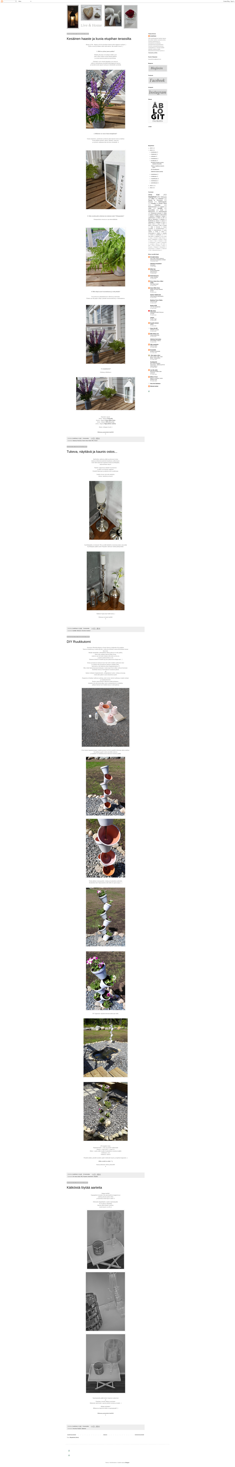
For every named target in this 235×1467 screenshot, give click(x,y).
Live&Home (153, 36)
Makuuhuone (151, 211)
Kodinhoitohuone (157, 230)
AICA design (164, 236)
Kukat (89, 440)
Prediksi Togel (153, 319)
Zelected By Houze (157, 250)
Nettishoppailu (162, 202)
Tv (164, 234)
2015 (151, 148)
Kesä (87, 440)
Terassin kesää (153, 301)
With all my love (110, 422)
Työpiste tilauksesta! (154, 335)
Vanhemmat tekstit (139, 1434)
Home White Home (110, 420)
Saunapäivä (152, 265)
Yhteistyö (157, 236)
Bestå (149, 239)
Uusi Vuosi (150, 236)
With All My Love (154, 333)
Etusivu (105, 1434)
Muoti (158, 217)
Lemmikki (152, 244)
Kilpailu (149, 230)
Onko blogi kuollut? (154, 284)
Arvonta (150, 202)
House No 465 (154, 328)
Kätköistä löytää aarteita (84, 1187)
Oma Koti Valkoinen (155, 383)
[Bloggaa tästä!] (94, 438)
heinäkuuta (154, 158)
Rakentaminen (152, 206)
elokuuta (153, 156)
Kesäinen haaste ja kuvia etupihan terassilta (99, 39)
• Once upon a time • (155, 355)
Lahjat (158, 242)
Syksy (163, 216)
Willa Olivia (153, 311)
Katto (155, 240)
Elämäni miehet (154, 386)
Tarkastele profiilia (152, 52)
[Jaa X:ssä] (95, 438)
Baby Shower (162, 237)
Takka (158, 223)
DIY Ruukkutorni (79, 642)
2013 (151, 185)
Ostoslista (157, 205)
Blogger (127, 1462)
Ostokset (88, 630)
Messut (157, 244)
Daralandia (153, 350)
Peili (149, 245)
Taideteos (158, 248)
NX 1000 (163, 244)
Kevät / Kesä (163, 203)
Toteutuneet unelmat (156, 213)
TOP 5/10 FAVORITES (155, 306)
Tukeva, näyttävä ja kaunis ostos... (92, 451)
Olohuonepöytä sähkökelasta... (157, 296)
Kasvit (83, 440)
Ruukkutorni (90, 1176)
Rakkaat (158, 216)
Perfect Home (151, 223)
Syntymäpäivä (151, 233)
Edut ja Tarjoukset (153, 219)
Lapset (162, 206)
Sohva (162, 231)
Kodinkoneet (152, 242)
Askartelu (158, 227)
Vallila (151, 227)
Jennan (152, 317)
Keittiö (161, 210)
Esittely (160, 239)
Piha (93, 440)
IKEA (163, 223)
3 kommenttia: (86, 438)
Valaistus (158, 222)
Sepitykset (152, 197)
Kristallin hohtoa (154, 257)
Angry (151, 237)
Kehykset (161, 240)
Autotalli (155, 237)
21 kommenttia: (86, 1174)
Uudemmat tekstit (71, 1434)
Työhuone (164, 248)
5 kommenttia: (86, 628)
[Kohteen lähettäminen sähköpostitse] (92, 438)
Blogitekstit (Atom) (74, 1437)
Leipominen (164, 242)
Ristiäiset (156, 247)
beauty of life (153, 305)
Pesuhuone (155, 225)
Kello (165, 240)
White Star (153, 269)
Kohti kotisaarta (154, 275)
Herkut (165, 239)
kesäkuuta (154, 160)
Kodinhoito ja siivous (153, 221)
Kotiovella (110, 418)
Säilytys (158, 233)
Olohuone (79, 630)
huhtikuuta (154, 176)
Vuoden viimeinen (154, 277)
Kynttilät (74, 630)
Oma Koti (84, 630)
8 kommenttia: (86, 1426)
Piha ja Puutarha (156, 245)
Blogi (152, 198)
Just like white (154, 370)
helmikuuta (154, 180)
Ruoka (156, 214)
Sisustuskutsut (151, 248)
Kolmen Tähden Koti (155, 294)
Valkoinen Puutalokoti (155, 263)
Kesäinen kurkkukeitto (155, 351)
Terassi (95, 440)
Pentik (156, 231)
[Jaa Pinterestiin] (99, 438)
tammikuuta (154, 183)
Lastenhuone (151, 217)
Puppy (163, 245)
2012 (151, 187)
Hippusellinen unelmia (110, 423)
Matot (149, 225)
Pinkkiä (151, 324)
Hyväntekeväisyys (160, 228)
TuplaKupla (158, 234)
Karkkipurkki (153, 362)
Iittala (165, 213)
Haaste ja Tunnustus (77, 440)
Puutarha (85, 1176)
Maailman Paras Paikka (156, 300)
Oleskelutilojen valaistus (155, 340)
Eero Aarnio (164, 214)
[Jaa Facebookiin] (97, 438)
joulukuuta (154, 152)
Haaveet (162, 219)
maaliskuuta (154, 178)
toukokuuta (154, 174)
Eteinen (152, 216)
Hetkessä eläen (153, 345)
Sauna (163, 221)
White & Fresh (154, 377)
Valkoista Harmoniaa (155, 339)
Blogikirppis (154, 239)
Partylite (79, 1428)
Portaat (165, 225)
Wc (150, 250)
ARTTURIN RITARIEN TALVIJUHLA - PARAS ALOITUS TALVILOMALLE (157, 365)
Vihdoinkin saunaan (154, 329)
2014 (151, 150)
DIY (73, 1176)
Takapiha (96, 1176)
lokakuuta (153, 154)
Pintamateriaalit (163, 211)
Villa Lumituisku (154, 344)
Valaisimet (83, 1428)
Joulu (149, 208)
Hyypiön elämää (154, 323)
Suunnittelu (151, 210)
